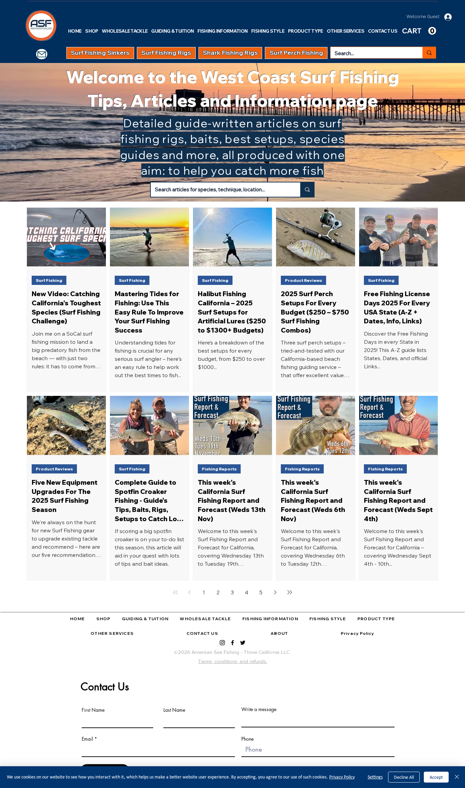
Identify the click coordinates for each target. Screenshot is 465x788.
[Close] (457, 777)
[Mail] (41, 54)
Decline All (404, 777)
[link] (419, 31)
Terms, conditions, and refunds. (232, 661)
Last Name (174, 710)
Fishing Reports (219, 468)
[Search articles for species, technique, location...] (307, 189)
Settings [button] (375, 777)
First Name (93, 710)
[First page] (175, 592)
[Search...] (429, 52)
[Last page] (290, 592)
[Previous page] (189, 592)
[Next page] (275, 592)
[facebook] (232, 642)
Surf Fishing (49, 280)
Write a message (258, 709)
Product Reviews (303, 280)
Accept (436, 777)
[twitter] (242, 642)
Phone (247, 739)
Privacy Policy (342, 777)
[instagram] (222, 642)
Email (87, 739)
